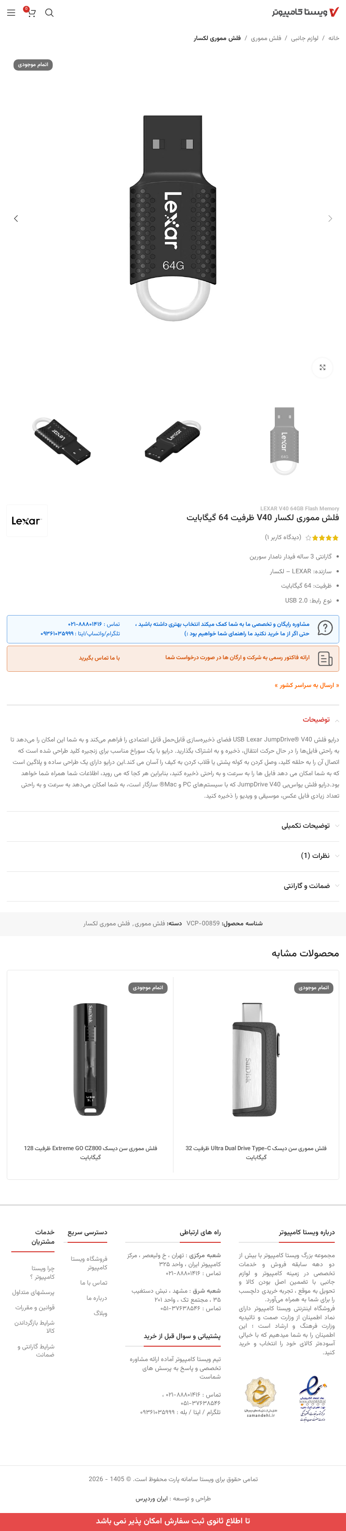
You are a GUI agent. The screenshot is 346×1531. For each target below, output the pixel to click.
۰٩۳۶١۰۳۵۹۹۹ (57, 633)
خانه (333, 39)
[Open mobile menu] (11, 13)
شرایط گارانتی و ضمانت (36, 1351)
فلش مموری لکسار (217, 39)
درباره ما (96, 1298)
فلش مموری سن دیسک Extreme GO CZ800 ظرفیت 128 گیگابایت (90, 1153)
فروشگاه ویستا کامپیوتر (89, 1263)
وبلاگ (100, 1314)
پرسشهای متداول (33, 1293)
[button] (330, 219)
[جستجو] (50, 13)
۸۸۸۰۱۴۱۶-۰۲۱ (85, 624)
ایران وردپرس (152, 1499)
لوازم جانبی (305, 39)
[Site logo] (305, 13)
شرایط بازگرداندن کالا (34, 1327)
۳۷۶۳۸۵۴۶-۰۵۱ (180, 1309)
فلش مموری (266, 39)
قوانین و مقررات (35, 1308)
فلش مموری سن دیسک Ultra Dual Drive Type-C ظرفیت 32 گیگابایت (256, 1153)
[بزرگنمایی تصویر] (322, 368)
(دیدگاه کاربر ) (283, 538)
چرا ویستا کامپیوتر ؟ (42, 1273)
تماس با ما (93, 1283)
